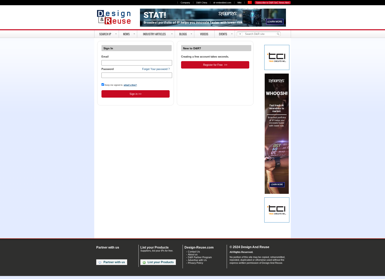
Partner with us (114, 262)
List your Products (161, 262)
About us (193, 254)
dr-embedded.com (222, 2)
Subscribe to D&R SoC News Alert (272, 2)
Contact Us (194, 251)
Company (185, 2)
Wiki (239, 2)
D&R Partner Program (200, 257)
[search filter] (240, 34)
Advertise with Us (197, 260)
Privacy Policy (195, 263)
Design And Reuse (115, 17)
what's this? (130, 85)
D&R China (201, 2)
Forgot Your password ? (156, 69)
